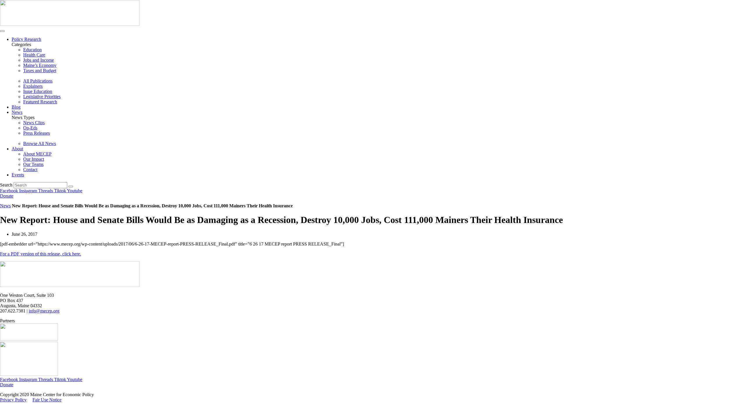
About (17, 148)
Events (18, 174)
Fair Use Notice (46, 399)
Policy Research (26, 39)
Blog (16, 107)
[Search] (70, 186)
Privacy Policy (13, 399)
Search (6, 184)
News (17, 112)
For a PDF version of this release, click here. (40, 253)
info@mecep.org (44, 310)
